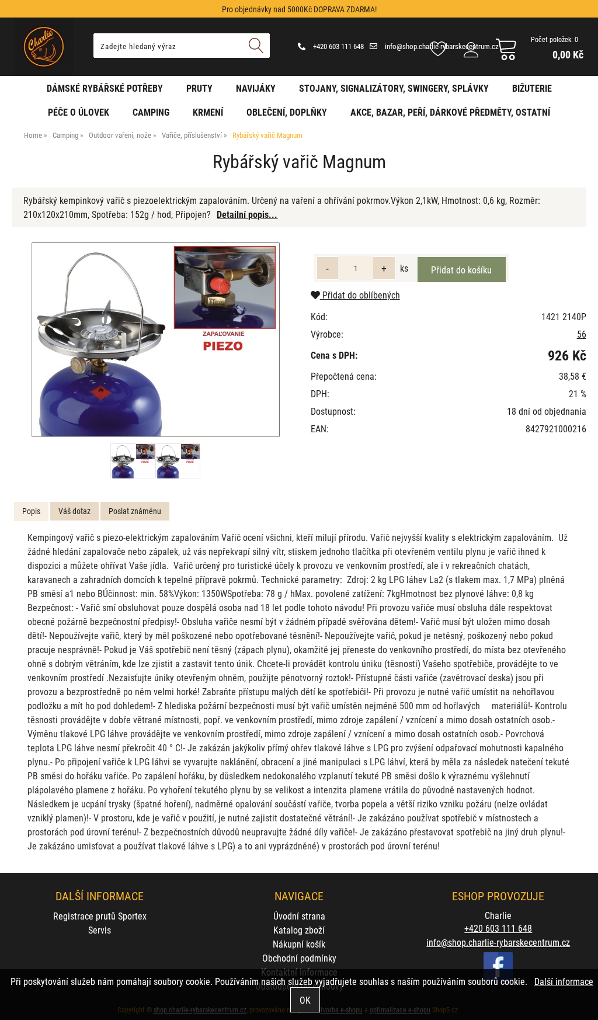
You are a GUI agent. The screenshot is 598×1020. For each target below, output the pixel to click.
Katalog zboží (299, 930)
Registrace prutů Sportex (100, 916)
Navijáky (256, 88)
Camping (151, 112)
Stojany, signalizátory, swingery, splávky (394, 88)
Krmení (208, 112)
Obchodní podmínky (299, 958)
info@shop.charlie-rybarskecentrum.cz (498, 942)
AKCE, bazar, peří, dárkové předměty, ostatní (450, 112)
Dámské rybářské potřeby (105, 88)
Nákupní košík (299, 944)
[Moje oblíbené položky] (438, 49)
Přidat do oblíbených (360, 295)
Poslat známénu (135, 510)
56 (581, 334)
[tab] (31, 511)
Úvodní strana (299, 916)
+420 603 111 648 (337, 46)
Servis (99, 930)
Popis (31, 510)
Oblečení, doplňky (286, 112)
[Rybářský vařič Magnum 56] (156, 339)
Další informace (563, 981)
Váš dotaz (74, 510)
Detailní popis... (247, 214)
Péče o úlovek (78, 112)
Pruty (199, 88)
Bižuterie (532, 88)
